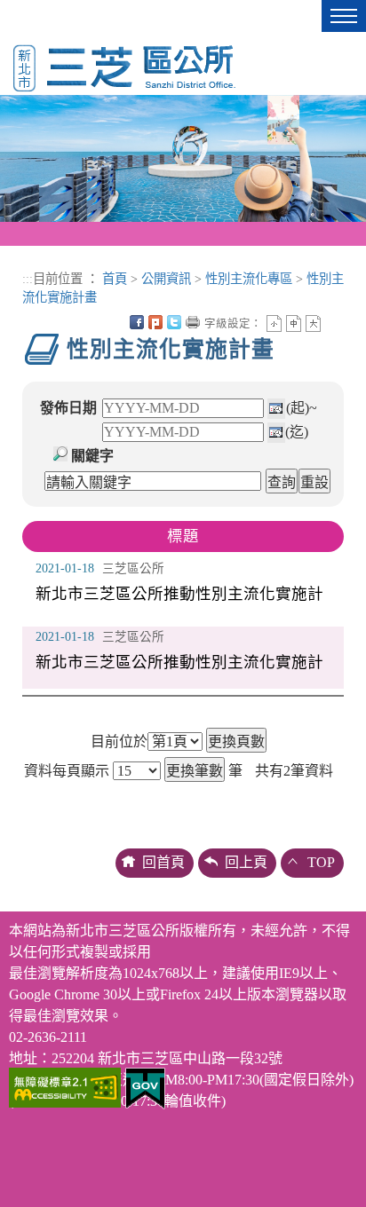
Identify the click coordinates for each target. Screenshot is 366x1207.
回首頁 (163, 862)
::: (27, 279)
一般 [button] (293, 323)
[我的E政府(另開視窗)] (145, 1086)
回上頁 (246, 862)
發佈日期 (68, 407)
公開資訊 (166, 279)
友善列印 (193, 322)
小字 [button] (274, 323)
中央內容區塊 (332, 322)
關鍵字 (92, 455)
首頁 (114, 279)
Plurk (155, 322)
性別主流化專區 (248, 279)
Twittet (174, 322)
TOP (321, 862)
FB (137, 322)
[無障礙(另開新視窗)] (65, 1085)
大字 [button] (313, 323)
